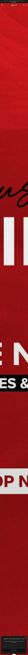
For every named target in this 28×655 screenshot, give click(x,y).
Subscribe (14, 650)
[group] (14, 329)
